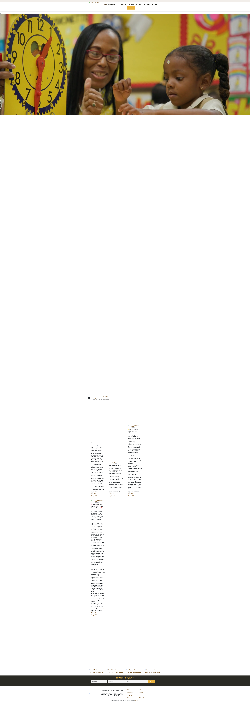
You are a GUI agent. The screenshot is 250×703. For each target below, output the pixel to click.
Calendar (138, 4)
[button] (0, 11)
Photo (94, 493)
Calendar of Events (130, 695)
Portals (149, 4)
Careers (128, 697)
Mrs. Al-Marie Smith (116, 672)
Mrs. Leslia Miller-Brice (153, 672)
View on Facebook (94, 495)
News (143, 4)
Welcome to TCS (112, 4)
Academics (131, 4)
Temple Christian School (98, 443)
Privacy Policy (142, 697)
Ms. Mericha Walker (97, 672)
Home (105, 4)
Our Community (122, 4)
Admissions (131, 8)
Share (93, 496)
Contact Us (141, 695)
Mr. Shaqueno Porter (134, 672)
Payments (154, 4)
